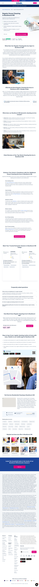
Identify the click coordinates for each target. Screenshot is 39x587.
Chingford (4, 421)
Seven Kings (11, 426)
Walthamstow (5, 424)
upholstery (14, 201)
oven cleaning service (11, 182)
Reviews (9, 539)
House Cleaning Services (6, 9)
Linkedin (34, 556)
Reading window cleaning (9, 524)
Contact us (10, 540)
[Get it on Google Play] (12, 354)
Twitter (24, 556)
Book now (19, 466)
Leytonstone (29, 424)
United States (21, 580)
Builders (15, 547)
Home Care (16, 570)
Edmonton (4, 426)
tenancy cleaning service (9, 229)
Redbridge (23, 424)
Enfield (16, 426)
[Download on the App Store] (6, 354)
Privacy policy (10, 550)
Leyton (28, 426)
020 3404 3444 (10, 414)
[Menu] (3, 3)
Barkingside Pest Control (14, 507)
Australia (7, 580)
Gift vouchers (4, 547)
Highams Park (32, 421)
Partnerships (4, 555)
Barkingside (17, 424)
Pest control (16, 556)
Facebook (21, 556)
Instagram (32, 556)
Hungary (28, 580)
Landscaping (16, 543)
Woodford (10, 421)
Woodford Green (17, 421)
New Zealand (14, 580)
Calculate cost (29, 325)
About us (9, 537)
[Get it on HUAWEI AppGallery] (17, 354)
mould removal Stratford (20, 524)
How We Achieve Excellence (4, 543)
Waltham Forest (22, 426)
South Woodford (24, 421)
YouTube (29, 556)
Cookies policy (10, 554)
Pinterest (26, 556)
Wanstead (11, 424)
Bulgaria (33, 580)
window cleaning (24, 210)
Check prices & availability (19, 236)
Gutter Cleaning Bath (28, 520)
